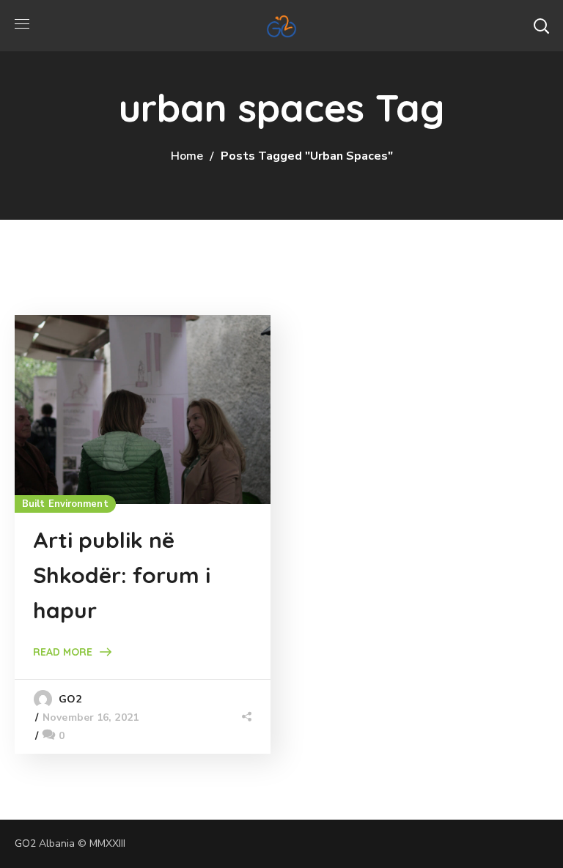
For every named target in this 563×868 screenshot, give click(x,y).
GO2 (70, 699)
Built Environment (65, 504)
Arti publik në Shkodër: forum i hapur (121, 575)
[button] (541, 25)
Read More (62, 652)
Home (187, 156)
